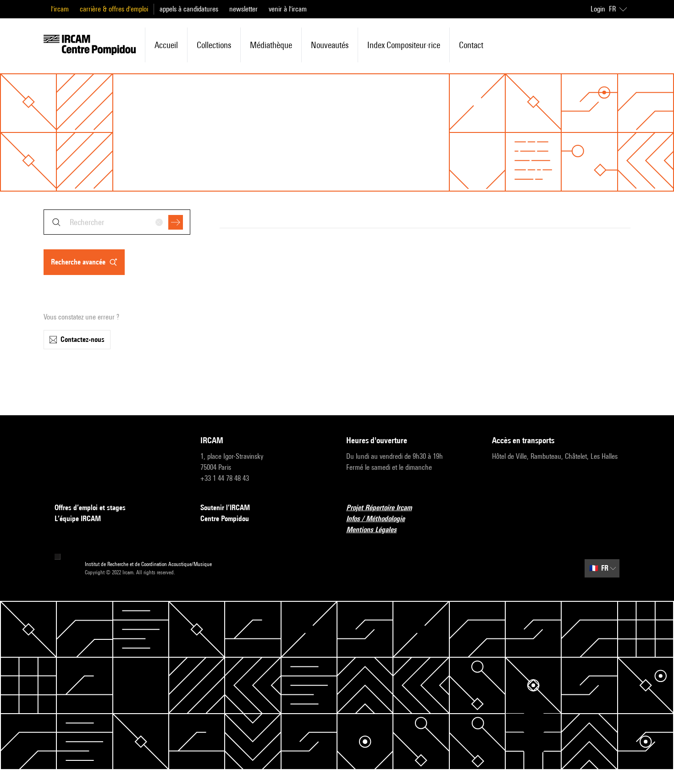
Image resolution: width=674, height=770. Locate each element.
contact (471, 45)
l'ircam (60, 9)
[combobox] (117, 222)
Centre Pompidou (224, 518)
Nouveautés (329, 45)
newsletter (243, 9)
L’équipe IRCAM (78, 518)
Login (598, 9)
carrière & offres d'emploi (114, 9)
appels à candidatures (189, 9)
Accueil (166, 45)
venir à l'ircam (288, 9)
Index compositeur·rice (403, 45)
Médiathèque (271, 45)
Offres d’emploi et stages (90, 507)
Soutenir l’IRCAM (225, 507)
